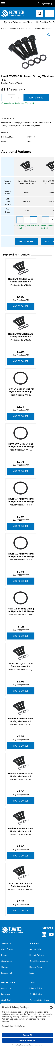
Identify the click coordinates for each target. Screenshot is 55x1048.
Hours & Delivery (37, 955)
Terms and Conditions (39, 1000)
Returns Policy (36, 967)
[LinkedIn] (44, 934)
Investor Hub (7, 973)
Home (3, 28)
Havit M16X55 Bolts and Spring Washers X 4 (20, 830)
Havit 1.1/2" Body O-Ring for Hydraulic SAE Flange (20, 555)
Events (4, 955)
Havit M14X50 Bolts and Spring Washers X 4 (20, 720)
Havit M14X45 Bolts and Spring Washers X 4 (20, 775)
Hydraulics (14, 28)
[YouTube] (51, 934)
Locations (5, 994)
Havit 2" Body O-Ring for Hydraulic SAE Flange (21, 390)
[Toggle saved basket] (48, 34)
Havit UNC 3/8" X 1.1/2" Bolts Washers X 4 (21, 665)
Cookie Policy (36, 994)
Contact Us (6, 988)
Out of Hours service (39, 961)
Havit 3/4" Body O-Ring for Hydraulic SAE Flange (20, 445)
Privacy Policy (36, 988)
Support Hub (35, 949)
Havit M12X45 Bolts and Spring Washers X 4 (20, 280)
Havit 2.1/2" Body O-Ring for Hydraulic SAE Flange (20, 610)
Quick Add (6, 1000)
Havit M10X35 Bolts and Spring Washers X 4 (20, 335)
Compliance (6, 961)
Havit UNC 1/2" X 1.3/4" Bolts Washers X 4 (21, 884)
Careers (4, 967)
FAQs (32, 973)
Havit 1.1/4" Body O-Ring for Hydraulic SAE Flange (20, 500)
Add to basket (20, 306)
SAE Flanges (26, 28)
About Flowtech (8, 949)
